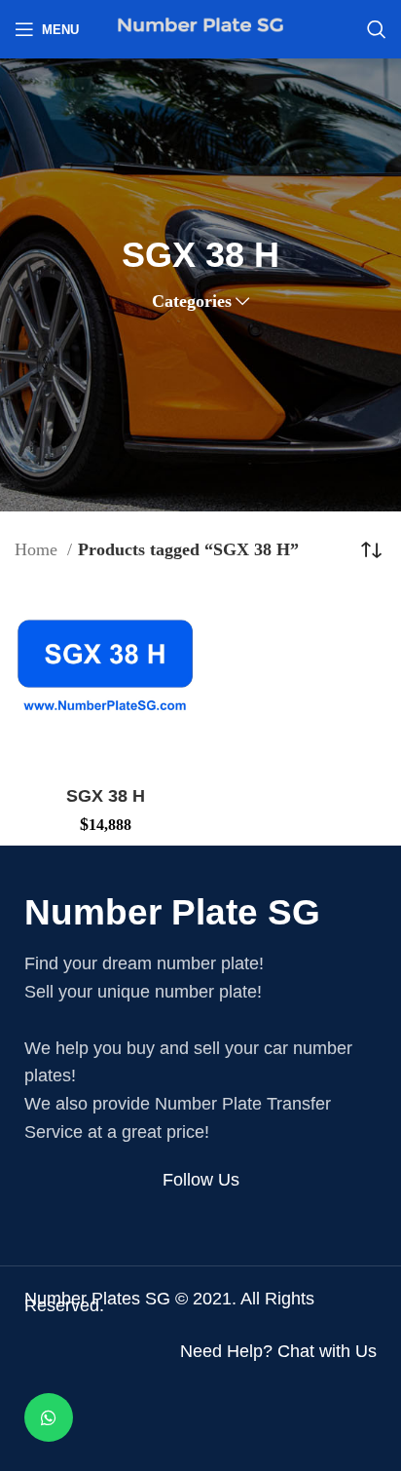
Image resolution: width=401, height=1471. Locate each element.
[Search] (376, 29)
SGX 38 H (105, 796)
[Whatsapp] (48, 1417)
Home (38, 549)
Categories (192, 301)
